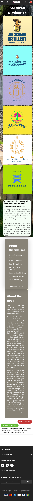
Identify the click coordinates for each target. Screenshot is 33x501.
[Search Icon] (7, 2)
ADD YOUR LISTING (24, 422)
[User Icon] (25, 2)
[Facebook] (2, 465)
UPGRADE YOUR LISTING (10, 425)
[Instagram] (7, 465)
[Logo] (16, 2)
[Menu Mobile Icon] (2, 2)
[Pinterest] (12, 465)
